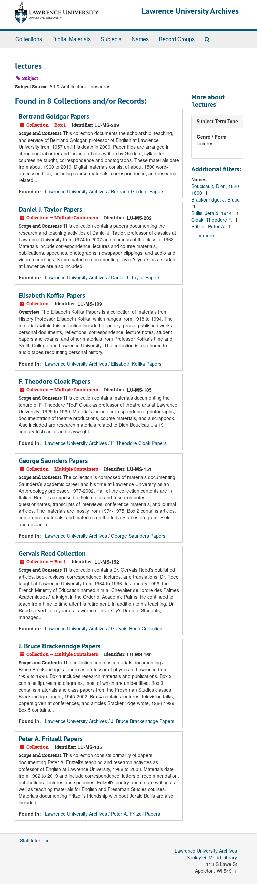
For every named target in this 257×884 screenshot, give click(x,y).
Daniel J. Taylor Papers (50, 209)
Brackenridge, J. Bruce (215, 199)
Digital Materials (71, 39)
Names (140, 39)
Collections (28, 39)
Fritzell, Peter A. (209, 226)
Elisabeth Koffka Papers (52, 295)
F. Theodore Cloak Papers (54, 381)
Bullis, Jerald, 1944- (213, 213)
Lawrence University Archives (190, 11)
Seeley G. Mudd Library (212, 857)
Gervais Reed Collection (52, 553)
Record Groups (177, 39)
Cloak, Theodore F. (212, 219)
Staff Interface (35, 840)
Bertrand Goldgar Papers (54, 116)
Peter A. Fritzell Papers (50, 738)
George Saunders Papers (53, 460)
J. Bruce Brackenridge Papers (59, 646)
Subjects (111, 39)
